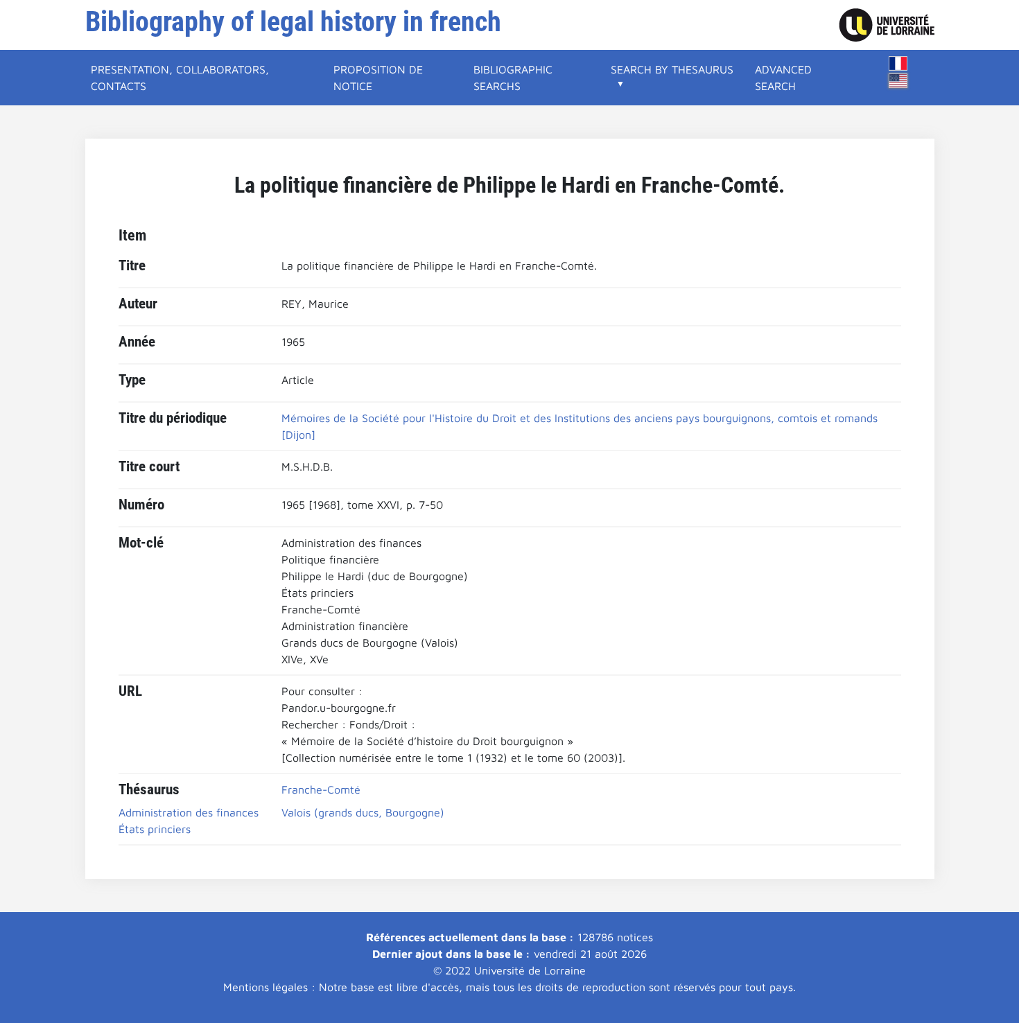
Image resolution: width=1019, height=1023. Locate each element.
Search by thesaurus (672, 69)
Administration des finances (189, 812)
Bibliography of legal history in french (293, 22)
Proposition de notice (378, 77)
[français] (898, 63)
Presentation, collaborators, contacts (180, 77)
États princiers (155, 829)
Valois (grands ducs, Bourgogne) (362, 812)
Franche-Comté (320, 789)
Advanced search (783, 77)
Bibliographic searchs (512, 77)
